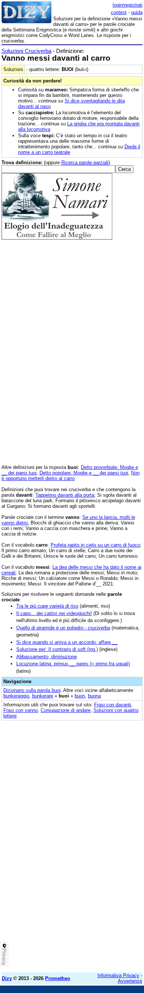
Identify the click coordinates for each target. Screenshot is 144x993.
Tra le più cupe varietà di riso (47, 606)
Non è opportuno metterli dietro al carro (70, 475)
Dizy (7, 978)
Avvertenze (130, 981)
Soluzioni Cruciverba (26, 51)
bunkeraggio (16, 696)
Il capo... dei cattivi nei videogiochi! (54, 613)
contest (119, 12)
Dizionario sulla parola (32, 690)
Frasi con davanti (112, 704)
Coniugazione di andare (65, 710)
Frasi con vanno (20, 710)
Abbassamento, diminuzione (46, 656)
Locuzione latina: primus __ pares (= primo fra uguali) (73, 663)
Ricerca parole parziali (85, 162)
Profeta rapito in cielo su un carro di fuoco (95, 545)
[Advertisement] (72, 895)
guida (137, 12)
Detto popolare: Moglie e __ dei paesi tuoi (84, 473)
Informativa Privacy (118, 975)
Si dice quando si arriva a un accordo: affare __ (66, 642)
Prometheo (57, 978)
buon (80, 696)
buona (94, 696)
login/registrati (128, 5)
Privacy (4, 956)
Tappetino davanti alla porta (64, 495)
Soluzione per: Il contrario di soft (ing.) (57, 649)
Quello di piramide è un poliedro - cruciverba (63, 628)
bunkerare (42, 696)
